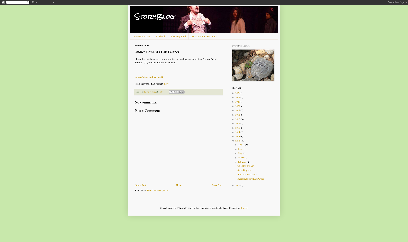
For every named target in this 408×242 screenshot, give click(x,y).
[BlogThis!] (173, 92)
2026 (237, 92)
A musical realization (247, 174)
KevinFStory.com (141, 36)
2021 (237, 101)
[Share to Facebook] (180, 92)
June (240, 148)
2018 (237, 114)
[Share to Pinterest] (183, 92)
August (241, 144)
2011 (237, 185)
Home (179, 185)
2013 (237, 136)
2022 (237, 97)
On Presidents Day (245, 165)
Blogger (244, 207)
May (240, 153)
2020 (237, 105)
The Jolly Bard (178, 36)
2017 (237, 119)
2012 (237, 140)
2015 (237, 127)
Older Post (217, 185)
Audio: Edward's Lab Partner (250, 178)
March (241, 157)
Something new (244, 170)
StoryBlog (155, 16)
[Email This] (170, 92)
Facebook (160, 36)
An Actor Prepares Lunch (204, 36)
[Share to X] (176, 92)
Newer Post (140, 185)
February (242, 162)
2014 (237, 132)
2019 (237, 110)
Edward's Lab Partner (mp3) (149, 76)
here (166, 83)
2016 (237, 123)
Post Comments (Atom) (157, 190)
